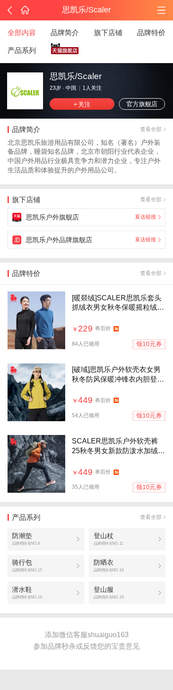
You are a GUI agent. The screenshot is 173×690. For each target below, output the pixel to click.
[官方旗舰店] (65, 50)
